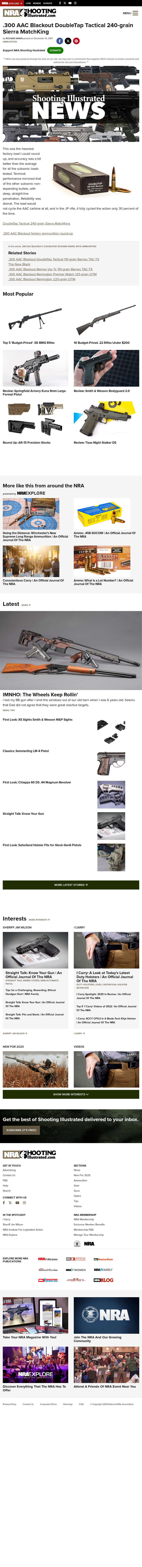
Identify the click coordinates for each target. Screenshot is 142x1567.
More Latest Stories (86, 885)
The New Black (19, 264)
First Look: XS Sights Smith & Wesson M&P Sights (37, 719)
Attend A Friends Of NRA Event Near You (105, 1386)
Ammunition (10, 41)
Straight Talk (14, 980)
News (6, 710)
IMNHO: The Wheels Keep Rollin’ (40, 694)
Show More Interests (91, 1094)
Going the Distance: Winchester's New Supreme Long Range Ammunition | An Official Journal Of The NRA (35, 536)
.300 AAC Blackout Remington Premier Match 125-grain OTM (52, 274)
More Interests (38, 919)
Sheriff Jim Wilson (17, 927)
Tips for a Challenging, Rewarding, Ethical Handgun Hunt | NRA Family (31, 992)
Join (28, 3)
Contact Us (9, 1175)
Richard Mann (66, 246)
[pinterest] (76, 39)
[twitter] (68, 39)
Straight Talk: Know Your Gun (23, 813)
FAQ (5, 1180)
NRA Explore (10, 1235)
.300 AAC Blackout (32, 246)
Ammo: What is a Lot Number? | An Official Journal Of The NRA (103, 582)
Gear (76, 1186)
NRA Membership (84, 1219)
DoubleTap (50, 246)
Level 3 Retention (105, 984)
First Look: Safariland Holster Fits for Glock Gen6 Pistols (42, 845)
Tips (12, 710)
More (25, 605)
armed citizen (31, 980)
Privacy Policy (9, 1404)
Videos (79, 1047)
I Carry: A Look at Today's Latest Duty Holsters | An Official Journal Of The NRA (105, 977)
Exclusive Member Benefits (89, 1225)
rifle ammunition (86, 246)
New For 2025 (13, 1047)
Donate (47, 3)
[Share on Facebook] (59, 39)
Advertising (9, 1170)
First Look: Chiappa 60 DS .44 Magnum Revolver (37, 782)
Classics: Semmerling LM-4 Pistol (26, 751)
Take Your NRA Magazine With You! (29, 1337)
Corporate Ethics (48, 1404)
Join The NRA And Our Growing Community (97, 1339)
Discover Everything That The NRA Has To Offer (34, 1388)
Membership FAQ (84, 1230)
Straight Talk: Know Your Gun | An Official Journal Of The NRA (34, 975)
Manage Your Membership (89, 1235)
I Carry (79, 927)
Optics (77, 1196)
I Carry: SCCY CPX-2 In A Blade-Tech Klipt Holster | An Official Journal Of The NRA (106, 1020)
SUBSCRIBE (21, 1130)
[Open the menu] (135, 13)
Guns (77, 1191)
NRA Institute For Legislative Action (23, 1230)
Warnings (68, 1404)
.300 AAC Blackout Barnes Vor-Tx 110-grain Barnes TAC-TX (50, 269)
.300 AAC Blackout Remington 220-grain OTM (41, 279)
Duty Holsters (85, 984)
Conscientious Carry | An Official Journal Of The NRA (33, 582)
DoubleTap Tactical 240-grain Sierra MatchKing (36, 223)
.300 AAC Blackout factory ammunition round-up (38, 233)
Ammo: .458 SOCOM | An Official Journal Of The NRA (105, 535)
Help (5, 1186)
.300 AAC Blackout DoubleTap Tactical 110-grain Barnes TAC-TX (53, 259)
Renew (37, 3)
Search (7, 1191)
